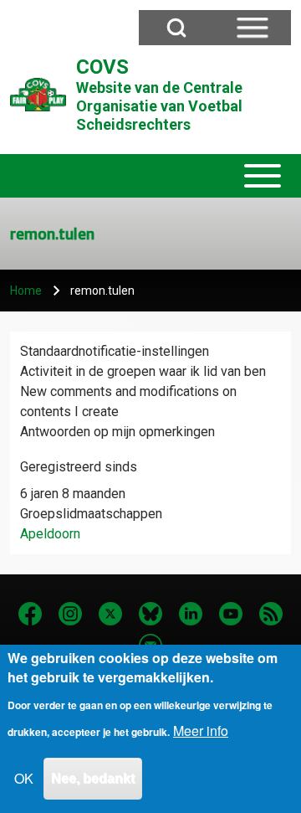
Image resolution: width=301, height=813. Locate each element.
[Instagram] (70, 613)
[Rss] (271, 613)
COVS (102, 67)
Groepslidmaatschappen (91, 514)
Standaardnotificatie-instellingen (114, 351)
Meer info (200, 730)
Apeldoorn (50, 534)
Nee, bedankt (93, 778)
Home (26, 290)
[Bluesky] (150, 613)
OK (23, 778)
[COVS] (38, 94)
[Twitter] (110, 613)
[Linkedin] (190, 613)
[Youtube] (230, 613)
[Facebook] (30, 613)
